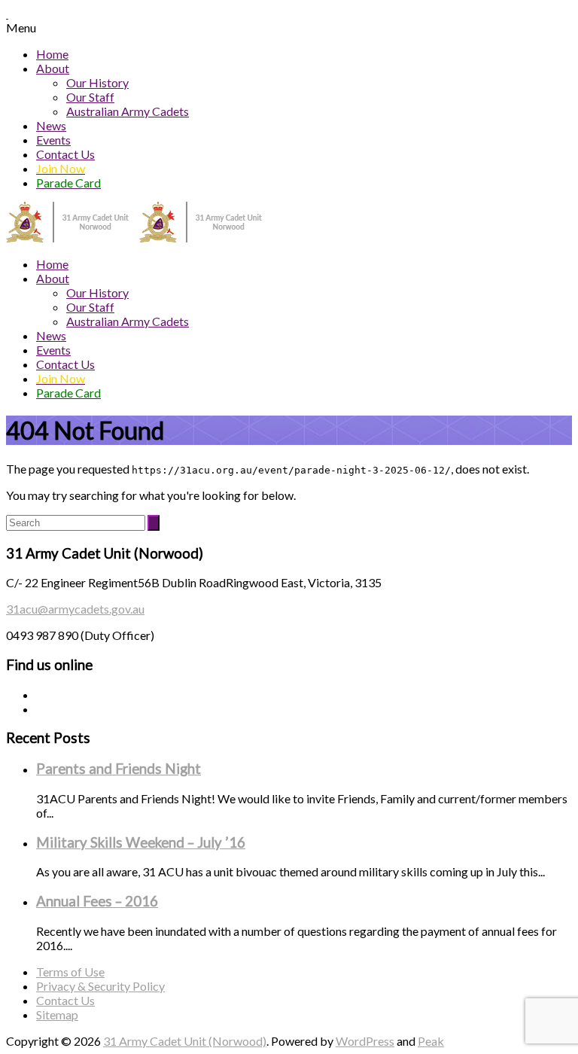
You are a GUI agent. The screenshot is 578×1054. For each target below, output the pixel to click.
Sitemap (57, 1014)
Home (52, 54)
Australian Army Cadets (127, 111)
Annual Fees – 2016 (97, 901)
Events (53, 140)
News (51, 125)
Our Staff (90, 97)
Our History (97, 82)
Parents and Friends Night (118, 768)
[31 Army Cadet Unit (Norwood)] (139, 237)
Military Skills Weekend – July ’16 (140, 842)
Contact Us (65, 154)
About (52, 68)
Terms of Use (70, 971)
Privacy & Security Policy (100, 986)
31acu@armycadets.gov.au (75, 609)
